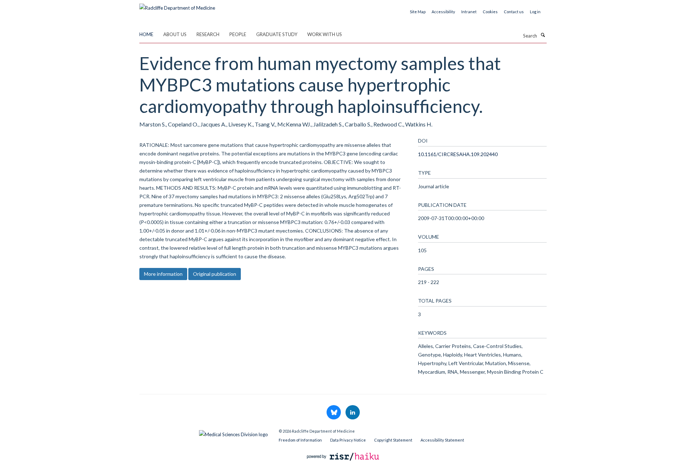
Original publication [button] (214, 274)
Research (208, 34)
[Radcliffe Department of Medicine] (177, 5)
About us (175, 34)
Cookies (490, 11)
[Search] (543, 35)
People (237, 34)
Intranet (469, 11)
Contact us (514, 11)
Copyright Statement (393, 440)
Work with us (324, 34)
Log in (535, 11)
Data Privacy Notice (348, 440)
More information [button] (163, 274)
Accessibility (443, 11)
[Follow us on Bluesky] (334, 412)
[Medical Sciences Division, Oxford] (203, 433)
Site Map (418, 11)
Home (146, 34)
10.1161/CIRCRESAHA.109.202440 (458, 154)
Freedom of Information (300, 440)
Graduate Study (276, 34)
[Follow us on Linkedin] (353, 412)
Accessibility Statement (442, 440)
